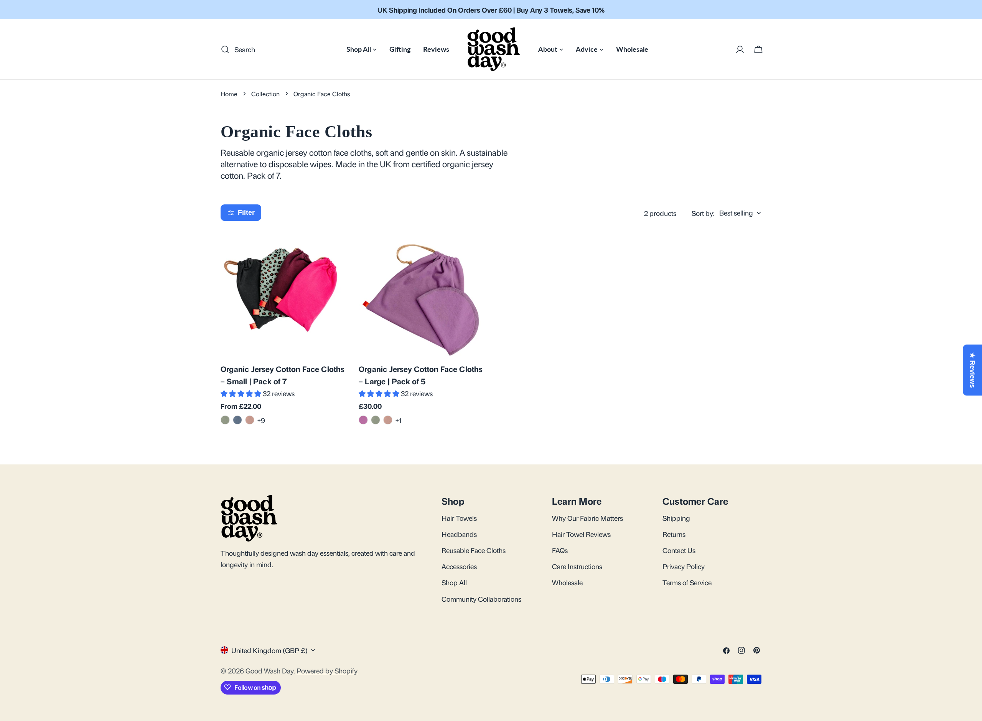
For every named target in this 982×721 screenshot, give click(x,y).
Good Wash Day (269, 670)
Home (229, 93)
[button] (242, 393)
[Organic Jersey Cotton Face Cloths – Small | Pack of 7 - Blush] (249, 420)
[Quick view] (336, 247)
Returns (673, 533)
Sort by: (703, 212)
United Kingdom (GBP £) (269, 650)
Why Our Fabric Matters (587, 517)
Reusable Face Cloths (474, 550)
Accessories (459, 566)
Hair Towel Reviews (581, 533)
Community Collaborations (481, 598)
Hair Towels (459, 517)
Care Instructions (577, 566)
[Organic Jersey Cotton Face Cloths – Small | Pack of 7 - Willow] (225, 420)
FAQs (560, 550)
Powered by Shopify (327, 670)
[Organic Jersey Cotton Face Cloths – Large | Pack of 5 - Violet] (363, 420)
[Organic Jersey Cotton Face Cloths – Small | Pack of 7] (284, 293)
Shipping (676, 517)
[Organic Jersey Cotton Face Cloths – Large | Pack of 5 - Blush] (387, 420)
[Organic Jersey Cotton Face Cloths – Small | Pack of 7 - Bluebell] (237, 420)
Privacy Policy (683, 566)
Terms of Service (687, 582)
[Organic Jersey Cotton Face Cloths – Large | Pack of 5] (422, 293)
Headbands (459, 533)
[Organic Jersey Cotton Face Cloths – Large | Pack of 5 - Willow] (375, 420)
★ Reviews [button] (972, 370)
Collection (265, 93)
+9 (261, 420)
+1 (398, 420)
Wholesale (567, 582)
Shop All (454, 582)
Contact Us (678, 550)
